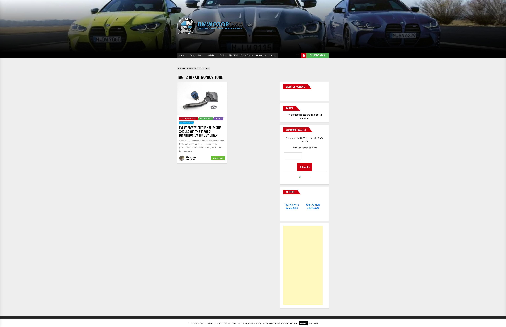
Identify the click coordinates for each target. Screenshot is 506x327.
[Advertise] (291, 199)
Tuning (223, 55)
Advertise (261, 55)
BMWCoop (291, 93)
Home (181, 55)
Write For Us (247, 55)
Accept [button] (303, 323)
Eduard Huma (191, 157)
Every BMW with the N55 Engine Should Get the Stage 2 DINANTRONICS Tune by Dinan (200, 131)
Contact (273, 55)
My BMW (233, 55)
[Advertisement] (303, 265)
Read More (218, 158)
